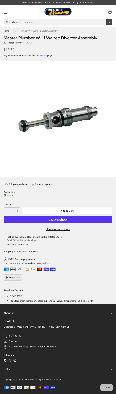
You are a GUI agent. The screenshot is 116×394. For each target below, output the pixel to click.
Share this (14, 277)
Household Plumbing (31, 379)
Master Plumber (15, 42)
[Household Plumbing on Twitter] (10, 361)
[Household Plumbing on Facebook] (5, 361)
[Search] (109, 22)
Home (6, 31)
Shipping (8, 251)
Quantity (8, 204)
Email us (12, 341)
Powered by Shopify (53, 379)
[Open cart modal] (110, 12)
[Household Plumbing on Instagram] (15, 361)
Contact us (88, 2)
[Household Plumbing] (58, 12)
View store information (18, 244)
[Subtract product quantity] (6, 211)
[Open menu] (5, 12)
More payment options (58, 229)
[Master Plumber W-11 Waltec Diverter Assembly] (58, 119)
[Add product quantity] (17, 211)
